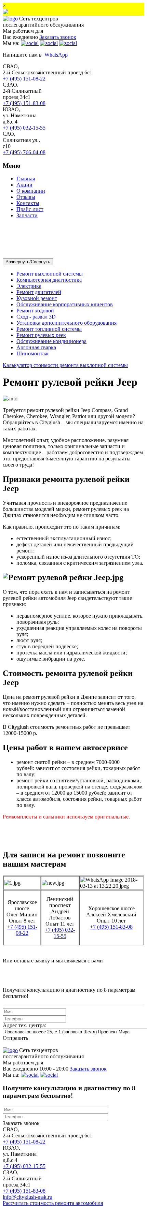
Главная (25, 178)
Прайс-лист (29, 209)
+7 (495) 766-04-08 (24, 152)
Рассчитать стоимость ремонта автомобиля (53, 1203)
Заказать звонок (21, 1123)
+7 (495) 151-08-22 (24, 79)
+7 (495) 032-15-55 (24, 128)
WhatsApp (55, 55)
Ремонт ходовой (35, 310)
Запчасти (27, 215)
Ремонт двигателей (38, 292)
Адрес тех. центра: (24, 1025)
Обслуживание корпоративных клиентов (64, 304)
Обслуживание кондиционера (51, 341)
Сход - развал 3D (36, 317)
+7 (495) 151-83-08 (24, 103)
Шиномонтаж (32, 353)
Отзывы (25, 197)
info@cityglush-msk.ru (27, 1197)
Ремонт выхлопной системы (49, 274)
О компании (30, 191)
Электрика (28, 286)
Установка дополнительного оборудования (66, 323)
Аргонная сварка (36, 347)
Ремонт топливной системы (49, 329)
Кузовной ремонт (36, 298)
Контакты (27, 203)
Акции (24, 185)
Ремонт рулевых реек (41, 335)
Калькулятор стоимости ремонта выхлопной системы (65, 365)
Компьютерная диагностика (49, 280)
